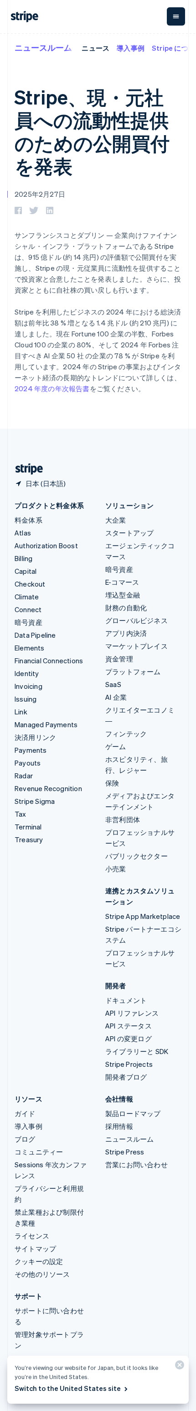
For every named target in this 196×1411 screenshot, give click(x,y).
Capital (25, 571)
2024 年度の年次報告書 (52, 388)
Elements (30, 647)
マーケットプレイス (136, 645)
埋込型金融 (122, 594)
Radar (24, 775)
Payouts (28, 762)
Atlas (23, 532)
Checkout (30, 583)
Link (21, 711)
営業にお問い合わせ (136, 1164)
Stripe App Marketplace (142, 916)
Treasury (29, 839)
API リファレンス (132, 1013)
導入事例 (130, 47)
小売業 (115, 868)
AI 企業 (116, 697)
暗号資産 (28, 622)
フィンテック (126, 733)
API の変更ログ (128, 1038)
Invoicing (28, 686)
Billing (23, 558)
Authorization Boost (46, 545)
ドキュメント (126, 1000)
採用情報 (119, 1126)
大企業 (115, 520)
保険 (112, 782)
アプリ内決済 (126, 633)
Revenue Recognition (48, 788)
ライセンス (32, 1235)
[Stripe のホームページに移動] (25, 469)
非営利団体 (122, 819)
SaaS (113, 684)
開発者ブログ (126, 1076)
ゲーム (115, 746)
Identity (27, 673)
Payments (31, 750)
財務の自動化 (126, 607)
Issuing (25, 698)
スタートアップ (129, 532)
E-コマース (122, 582)
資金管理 (119, 658)
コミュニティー (39, 1151)
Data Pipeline (35, 635)
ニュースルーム (43, 47)
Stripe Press (124, 1151)
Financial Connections (49, 660)
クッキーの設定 (39, 1261)
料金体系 (28, 520)
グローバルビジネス (136, 620)
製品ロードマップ (133, 1113)
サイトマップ (35, 1248)
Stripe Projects (129, 1064)
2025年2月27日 (40, 194)
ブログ (25, 1138)
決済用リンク (35, 737)
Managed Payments (46, 724)
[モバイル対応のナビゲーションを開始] (176, 16)
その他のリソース (42, 1274)
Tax (20, 813)
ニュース (95, 47)
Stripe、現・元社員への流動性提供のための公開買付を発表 (92, 131)
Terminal (28, 826)
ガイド (25, 1113)
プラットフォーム (133, 671)
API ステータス (128, 1025)
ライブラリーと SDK (136, 1051)
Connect (28, 609)
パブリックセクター (136, 855)
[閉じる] (178, 1367)
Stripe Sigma (35, 801)
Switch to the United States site (68, 1388)
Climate (27, 596)
